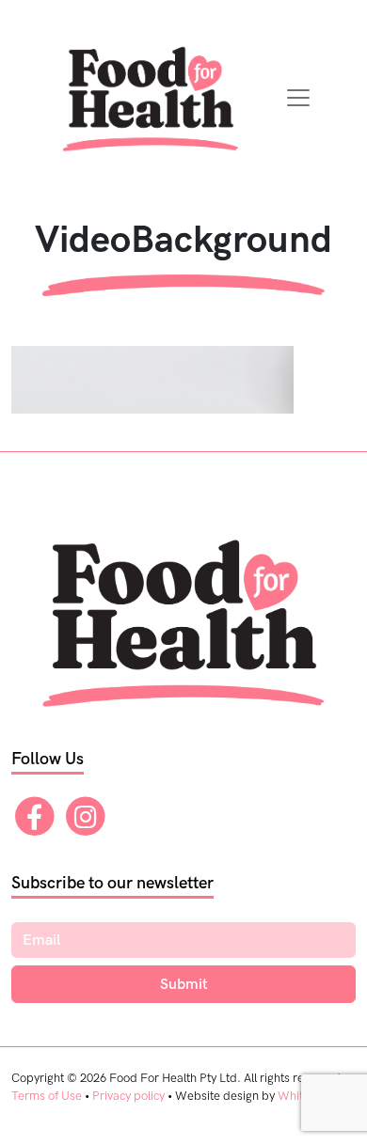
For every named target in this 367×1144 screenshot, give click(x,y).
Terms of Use (46, 1096)
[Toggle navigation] (298, 98)
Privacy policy (128, 1096)
